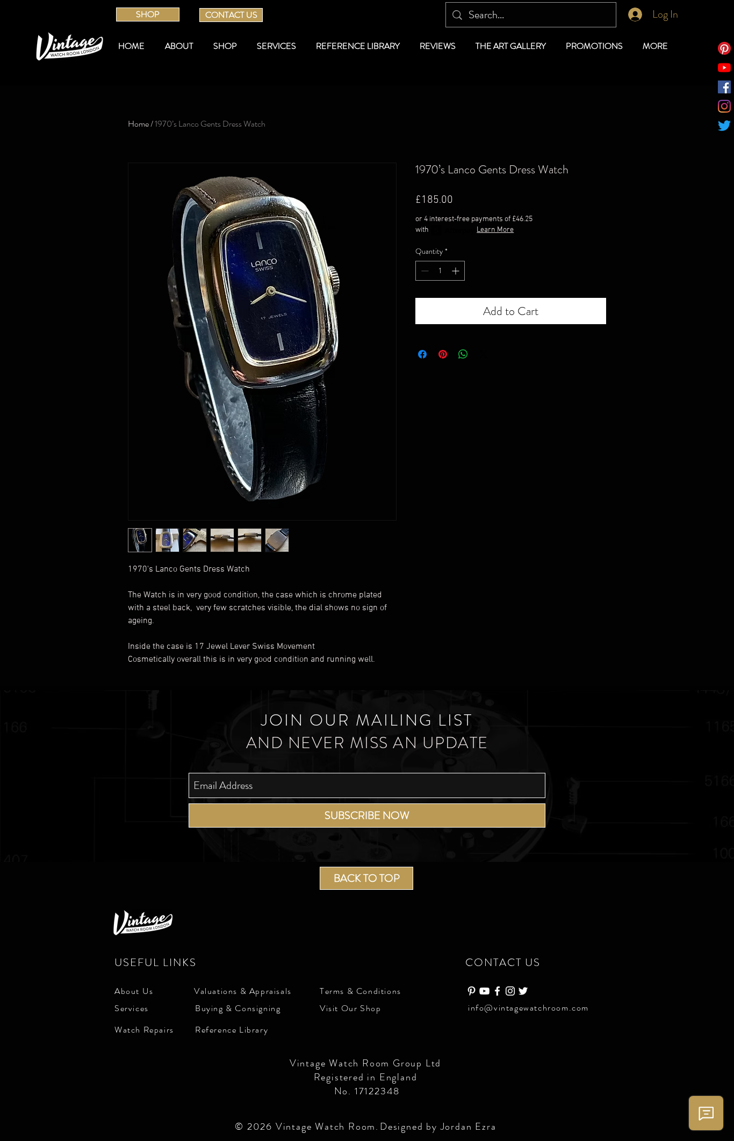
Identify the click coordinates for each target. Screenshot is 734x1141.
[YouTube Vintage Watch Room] (484, 991)
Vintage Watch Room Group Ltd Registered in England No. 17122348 (367, 1077)
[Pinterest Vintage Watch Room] (471, 991)
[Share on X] (483, 354)
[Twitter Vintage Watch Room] (523, 991)
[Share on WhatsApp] (463, 354)
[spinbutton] (440, 270)
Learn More (495, 230)
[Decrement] (423, 270)
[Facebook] (724, 87)
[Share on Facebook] (422, 354)
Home (138, 124)
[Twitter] (724, 125)
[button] (227, 46)
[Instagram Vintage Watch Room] (510, 991)
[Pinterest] (724, 48)
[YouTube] (724, 67)
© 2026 (255, 1126)
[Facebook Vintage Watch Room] (497, 991)
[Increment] (456, 270)
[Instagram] (724, 106)
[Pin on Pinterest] (442, 354)
